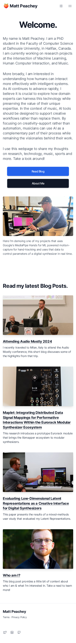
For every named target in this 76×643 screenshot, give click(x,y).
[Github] (19, 632)
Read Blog (38, 171)
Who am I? (11, 575)
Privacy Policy (19, 617)
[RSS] (12, 632)
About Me (38, 183)
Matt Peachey (14, 611)
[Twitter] (4, 632)
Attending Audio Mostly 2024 (27, 341)
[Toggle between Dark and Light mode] (61, 6)
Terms (6, 617)
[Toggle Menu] (70, 6)
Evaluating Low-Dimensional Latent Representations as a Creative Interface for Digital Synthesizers (36, 503)
